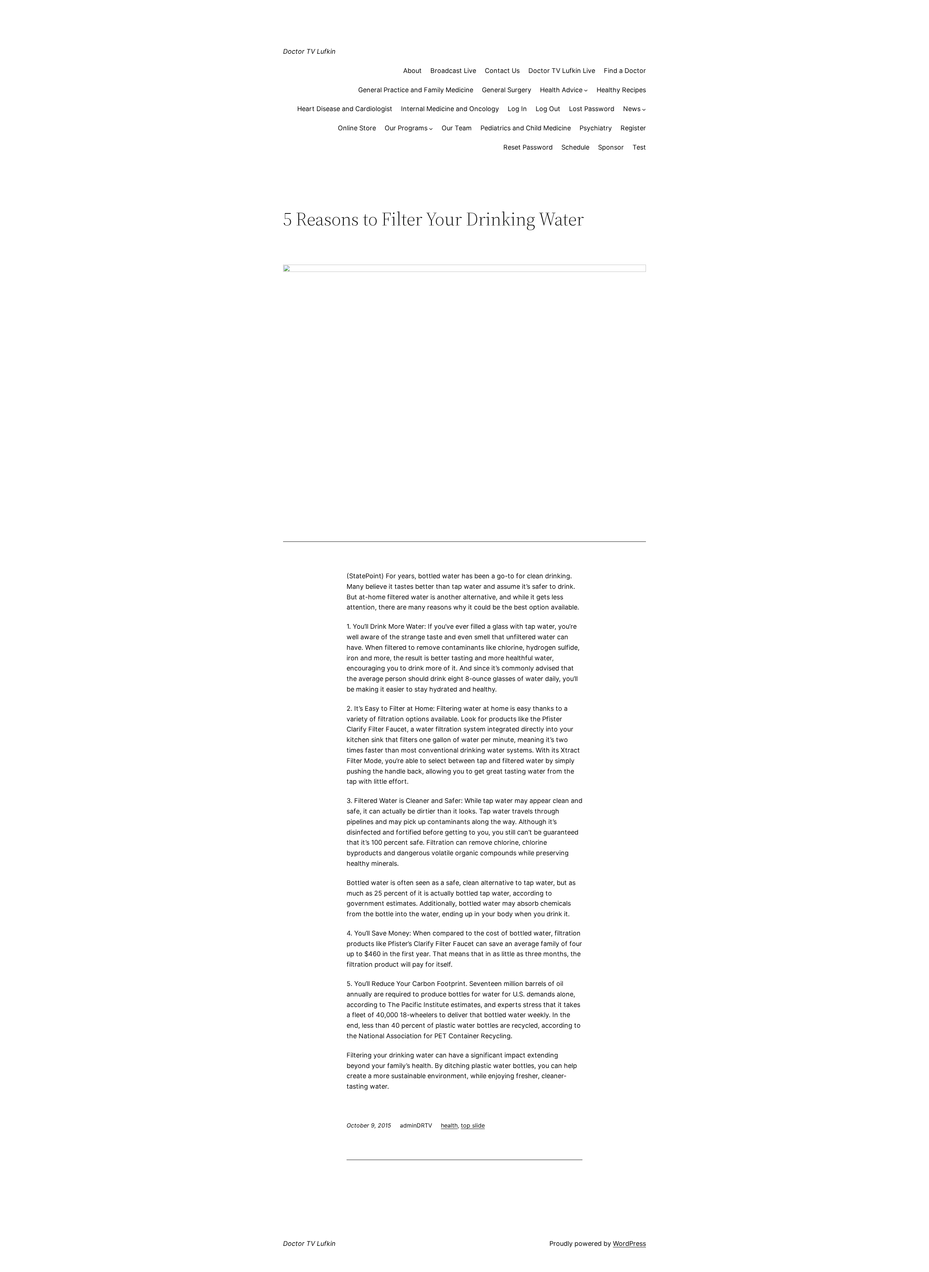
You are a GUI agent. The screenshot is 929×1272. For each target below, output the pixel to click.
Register (633, 128)
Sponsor (611, 147)
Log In (517, 109)
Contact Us (502, 70)
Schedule (575, 147)
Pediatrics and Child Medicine (525, 128)
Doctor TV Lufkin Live (561, 70)
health (449, 1125)
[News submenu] (644, 109)
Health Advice (561, 90)
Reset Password (528, 147)
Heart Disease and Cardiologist (344, 109)
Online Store (357, 128)
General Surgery (506, 90)
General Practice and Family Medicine (415, 90)
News (632, 109)
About (412, 70)
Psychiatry (596, 128)
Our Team (457, 128)
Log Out (548, 109)
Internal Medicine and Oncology (450, 109)
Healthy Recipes (621, 90)
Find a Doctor (625, 70)
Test (639, 147)
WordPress (629, 1243)
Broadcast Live (453, 70)
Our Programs (406, 128)
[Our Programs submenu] (431, 128)
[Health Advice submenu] (586, 90)
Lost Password (591, 109)
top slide (473, 1125)
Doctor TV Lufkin (309, 51)
